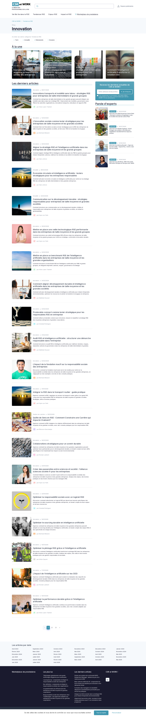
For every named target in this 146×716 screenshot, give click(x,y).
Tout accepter (101, 713)
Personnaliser (116, 713)
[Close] (109, 352)
